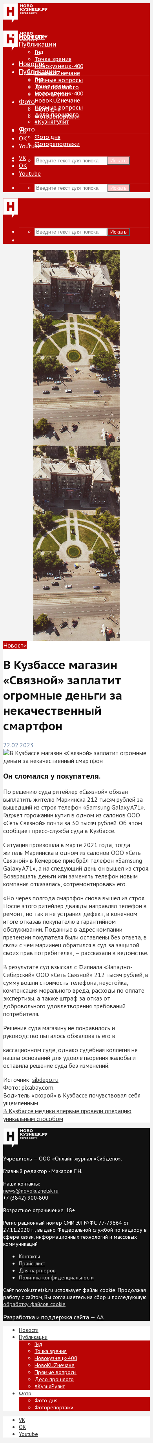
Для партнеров (37, 1270)
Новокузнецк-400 (59, 66)
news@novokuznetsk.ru (30, 1190)
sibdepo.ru (45, 1079)
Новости (32, 64)
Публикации (37, 72)
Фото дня (47, 136)
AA (100, 1317)
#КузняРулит (52, 121)
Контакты (29, 1256)
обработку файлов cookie (34, 1304)
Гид (39, 79)
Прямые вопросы (59, 80)
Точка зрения (53, 59)
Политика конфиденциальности (56, 1277)
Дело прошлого (57, 114)
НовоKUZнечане (57, 73)
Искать (118, 161)
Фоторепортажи (57, 144)
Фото (27, 102)
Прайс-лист (32, 1263)
